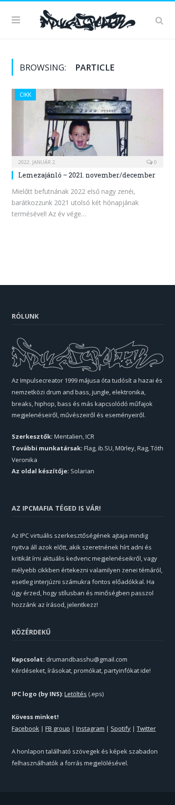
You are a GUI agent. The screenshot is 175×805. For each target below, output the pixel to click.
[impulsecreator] (87, 19)
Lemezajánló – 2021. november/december (86, 175)
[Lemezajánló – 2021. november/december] (87, 125)
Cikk (25, 95)
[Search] (159, 20)
